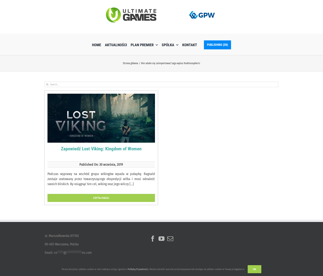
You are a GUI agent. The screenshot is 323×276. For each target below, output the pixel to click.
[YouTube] (161, 239)
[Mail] (170, 239)
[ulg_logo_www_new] (131, 9)
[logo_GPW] (202, 10)
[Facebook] (153, 239)
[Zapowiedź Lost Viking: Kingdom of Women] (101, 124)
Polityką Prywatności (138, 269)
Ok (254, 269)
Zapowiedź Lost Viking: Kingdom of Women (101, 148)
